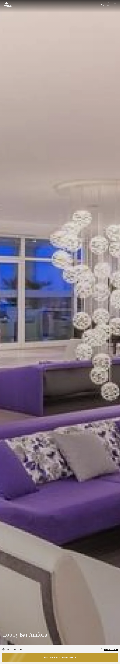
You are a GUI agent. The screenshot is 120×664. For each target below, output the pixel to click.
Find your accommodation (60, 657)
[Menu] (114, 4)
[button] (7, 4)
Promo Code (111, 649)
